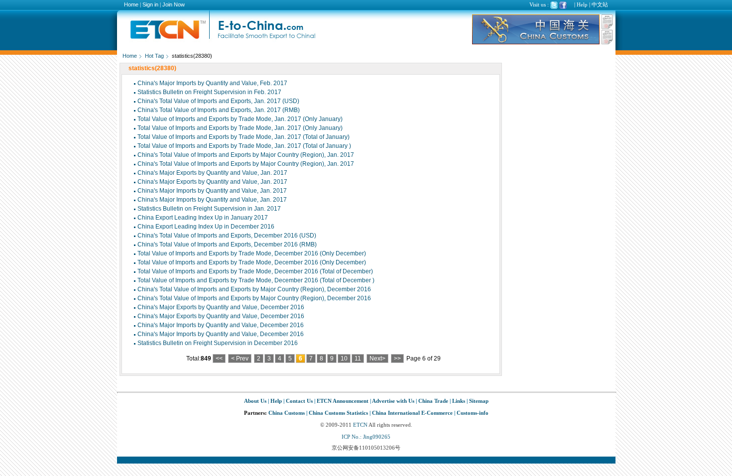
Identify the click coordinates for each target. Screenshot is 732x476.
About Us (255, 401)
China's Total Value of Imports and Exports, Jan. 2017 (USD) (218, 101)
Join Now (173, 4)
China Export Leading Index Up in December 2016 (205, 226)
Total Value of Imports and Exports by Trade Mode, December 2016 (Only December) (251, 253)
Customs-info (472, 413)
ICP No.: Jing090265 (366, 437)
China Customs (286, 413)
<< (219, 358)
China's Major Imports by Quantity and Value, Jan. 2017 (212, 190)
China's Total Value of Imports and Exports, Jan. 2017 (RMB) (218, 110)
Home (131, 4)
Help (582, 4)
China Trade (433, 401)
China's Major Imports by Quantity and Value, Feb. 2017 (212, 83)
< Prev (239, 358)
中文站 (600, 4)
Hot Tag (154, 56)
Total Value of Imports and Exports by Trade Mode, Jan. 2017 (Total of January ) (244, 145)
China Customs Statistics (338, 413)
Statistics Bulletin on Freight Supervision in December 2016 (217, 343)
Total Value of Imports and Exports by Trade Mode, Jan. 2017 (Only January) (240, 119)
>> (397, 358)
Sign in (150, 4)
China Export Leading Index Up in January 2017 (202, 217)
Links (458, 401)
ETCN (360, 425)
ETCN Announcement (342, 401)
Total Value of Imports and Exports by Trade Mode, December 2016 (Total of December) (255, 271)
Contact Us (299, 401)
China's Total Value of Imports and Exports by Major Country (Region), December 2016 (254, 289)
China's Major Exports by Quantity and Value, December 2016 (220, 307)
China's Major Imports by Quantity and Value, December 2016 (220, 325)
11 (358, 358)
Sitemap (478, 401)
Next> (377, 358)
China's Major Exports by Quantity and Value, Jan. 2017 (212, 172)
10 (344, 358)
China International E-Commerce (412, 413)
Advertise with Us (393, 401)
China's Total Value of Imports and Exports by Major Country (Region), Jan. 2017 (245, 154)
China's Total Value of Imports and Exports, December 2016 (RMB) (227, 244)
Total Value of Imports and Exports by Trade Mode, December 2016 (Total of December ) (255, 280)
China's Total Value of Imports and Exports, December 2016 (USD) (226, 235)
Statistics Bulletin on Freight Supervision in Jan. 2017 (209, 208)
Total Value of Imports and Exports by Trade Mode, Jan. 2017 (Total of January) (243, 136)
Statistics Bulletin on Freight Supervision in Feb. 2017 (209, 92)
